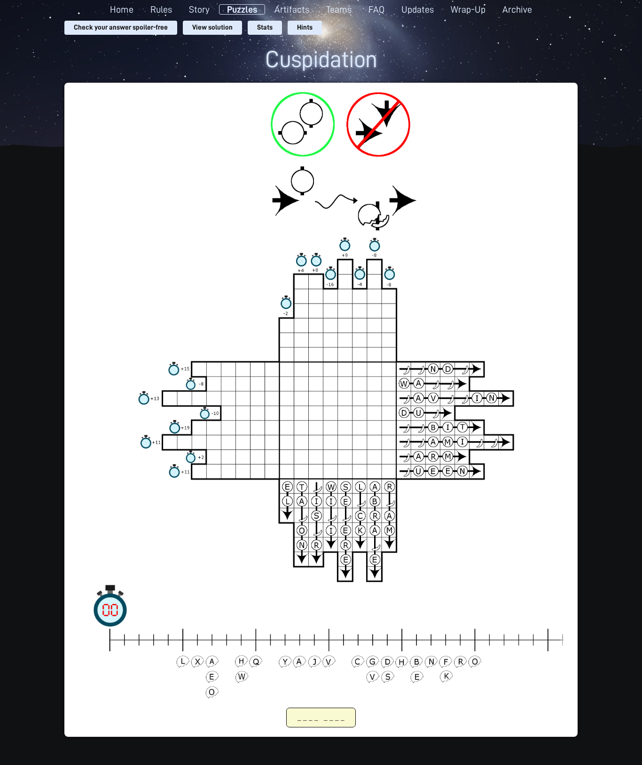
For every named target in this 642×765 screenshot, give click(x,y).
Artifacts (291, 9)
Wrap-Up (468, 9)
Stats (265, 27)
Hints (305, 27)
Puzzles (242, 9)
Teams (339, 9)
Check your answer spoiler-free (121, 27)
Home (121, 9)
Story (199, 9)
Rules (161, 9)
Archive (517, 9)
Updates (417, 9)
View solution (212, 27)
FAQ (376, 9)
